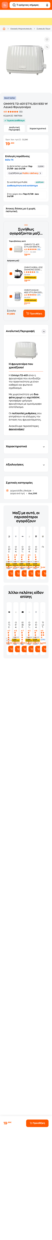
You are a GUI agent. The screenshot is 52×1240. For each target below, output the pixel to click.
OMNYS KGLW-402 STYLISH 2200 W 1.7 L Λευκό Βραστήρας (16, 549)
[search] (14, 5)
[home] (4, 28)
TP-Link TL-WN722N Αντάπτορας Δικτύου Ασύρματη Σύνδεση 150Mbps (43, 625)
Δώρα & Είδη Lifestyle (21, 491)
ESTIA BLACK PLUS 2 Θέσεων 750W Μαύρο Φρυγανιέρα (23, 625)
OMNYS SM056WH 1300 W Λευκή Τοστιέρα (29, 625)
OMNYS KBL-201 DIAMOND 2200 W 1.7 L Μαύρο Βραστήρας (36, 549)
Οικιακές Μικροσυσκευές (21, 29)
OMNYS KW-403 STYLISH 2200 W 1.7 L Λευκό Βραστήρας (29, 549)
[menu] (5, 5)
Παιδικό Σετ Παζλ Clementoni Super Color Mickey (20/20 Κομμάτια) (43, 547)
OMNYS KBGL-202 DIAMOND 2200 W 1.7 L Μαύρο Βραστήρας (9, 549)
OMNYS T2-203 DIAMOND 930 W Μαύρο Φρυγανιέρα (9, 625)
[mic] (47, 5)
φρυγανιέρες (16, 429)
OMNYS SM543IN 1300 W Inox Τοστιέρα (23, 549)
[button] (26, 380)
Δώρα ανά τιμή (17, 493)
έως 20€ (32, 493)
